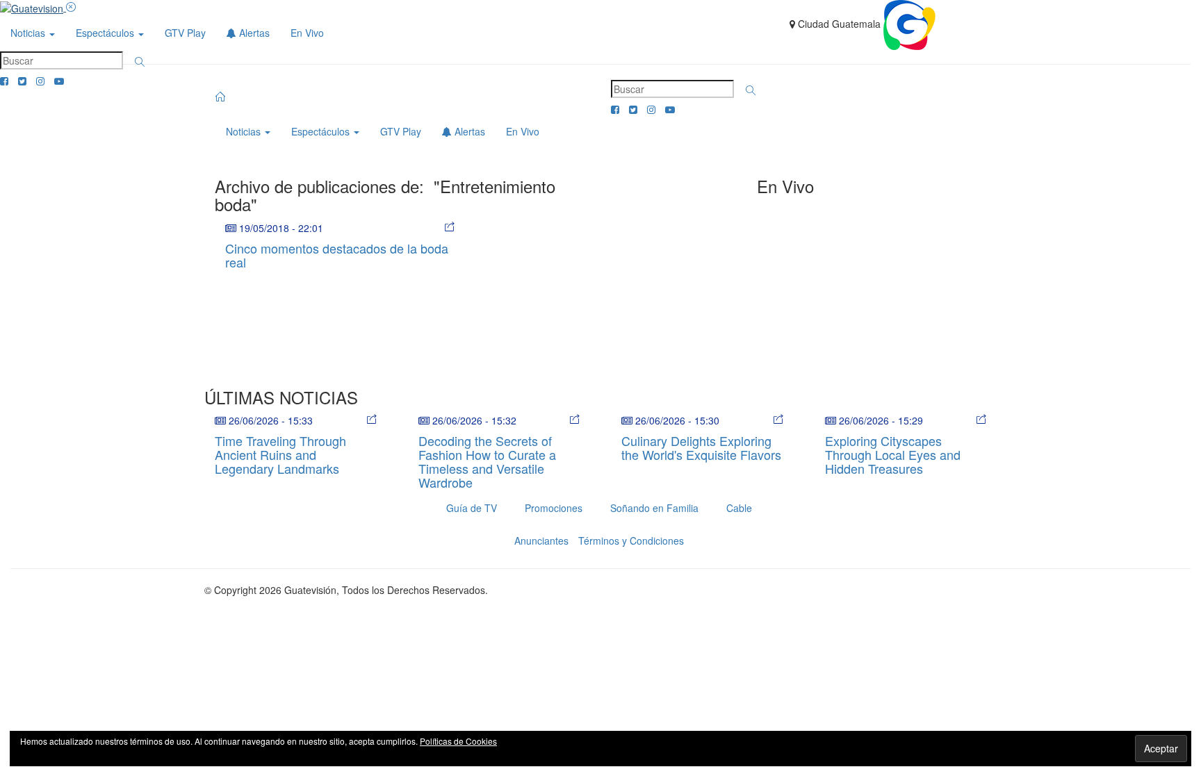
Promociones (553, 508)
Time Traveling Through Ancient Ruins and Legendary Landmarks (280, 454)
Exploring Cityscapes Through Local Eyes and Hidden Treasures (893, 454)
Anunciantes (541, 540)
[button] (140, 62)
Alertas (253, 33)
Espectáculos (106, 33)
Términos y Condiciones (631, 540)
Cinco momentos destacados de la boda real (336, 255)
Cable (739, 508)
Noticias (29, 33)
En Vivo (307, 33)
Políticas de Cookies (458, 741)
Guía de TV (471, 508)
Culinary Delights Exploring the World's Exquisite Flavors (701, 447)
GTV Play (185, 33)
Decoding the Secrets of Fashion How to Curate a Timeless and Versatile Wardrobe (487, 460)
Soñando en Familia (654, 508)
